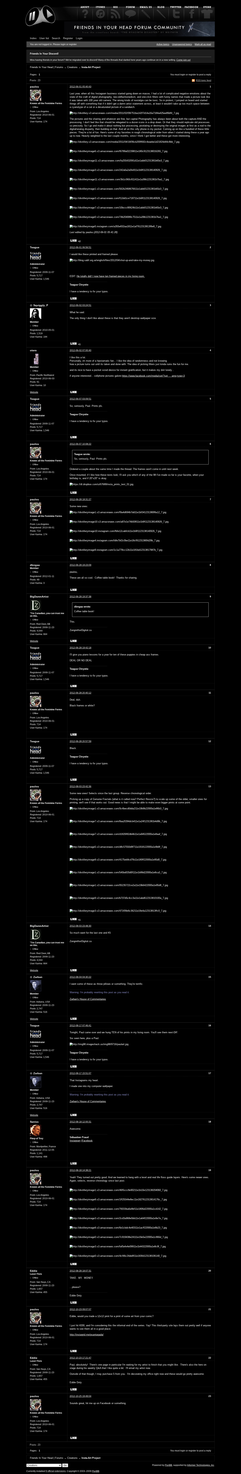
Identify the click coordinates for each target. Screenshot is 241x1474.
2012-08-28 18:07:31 (80, 1270)
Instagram (75, 1140)
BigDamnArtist (39, 596)
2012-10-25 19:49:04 (80, 1396)
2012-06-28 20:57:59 (80, 741)
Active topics (162, 44)
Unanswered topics (182, 44)
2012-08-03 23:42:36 (80, 786)
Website (34, 392)
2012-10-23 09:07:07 (80, 1309)
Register (68, 38)
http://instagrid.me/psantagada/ (87, 1334)
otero (33, 350)
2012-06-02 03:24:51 (80, 305)
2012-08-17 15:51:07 (80, 1073)
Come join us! (183, 60)
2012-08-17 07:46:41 (80, 1025)
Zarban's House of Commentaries (88, 999)
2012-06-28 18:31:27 (80, 499)
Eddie (33, 1270)
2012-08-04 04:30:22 (80, 977)
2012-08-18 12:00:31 (80, 1121)
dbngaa (35, 565)
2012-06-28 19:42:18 (80, 647)
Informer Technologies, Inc (200, 1465)
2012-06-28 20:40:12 (80, 693)
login (182, 74)
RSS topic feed (203, 80)
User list (44, 38)
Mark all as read (203, 44)
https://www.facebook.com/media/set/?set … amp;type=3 (153, 375)
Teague (34, 247)
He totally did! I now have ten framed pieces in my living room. (111, 276)
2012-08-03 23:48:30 (80, 926)
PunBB (168, 1465)
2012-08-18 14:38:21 (80, 1170)
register (192, 74)
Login (79, 38)
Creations (72, 67)
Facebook (87, 1140)
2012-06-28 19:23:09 (80, 565)
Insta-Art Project (91, 67)
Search (56, 38)
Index (33, 38)
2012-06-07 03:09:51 (80, 399)
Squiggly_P (40, 305)
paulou (34, 86)
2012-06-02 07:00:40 (80, 350)
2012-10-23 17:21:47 (80, 1358)
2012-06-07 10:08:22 (80, 444)
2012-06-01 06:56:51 (80, 247)
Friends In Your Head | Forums (46, 67)
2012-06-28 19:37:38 (80, 596)
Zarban (37, 977)
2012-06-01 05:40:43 (80, 86)
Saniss (34, 1121)
